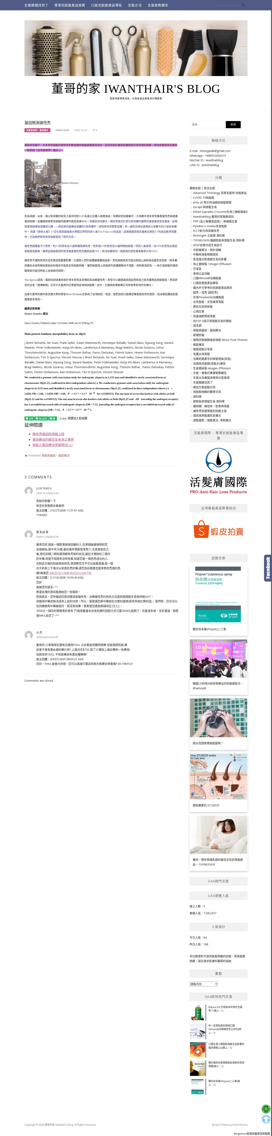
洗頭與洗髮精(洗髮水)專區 (209, 363)
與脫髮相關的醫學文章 (207, 392)
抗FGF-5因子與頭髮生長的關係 (212, 321)
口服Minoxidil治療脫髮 (207, 278)
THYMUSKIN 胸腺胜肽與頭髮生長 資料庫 (219, 240)
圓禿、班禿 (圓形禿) (205, 292)
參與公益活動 (201, 273)
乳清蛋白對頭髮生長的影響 (210, 259)
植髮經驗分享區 (203, 349)
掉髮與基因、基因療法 (37, 130)
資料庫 (197, 396)
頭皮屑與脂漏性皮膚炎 (207, 415)
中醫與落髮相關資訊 (205, 254)
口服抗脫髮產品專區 (106, 5)
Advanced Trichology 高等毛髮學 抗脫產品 (220, 193)
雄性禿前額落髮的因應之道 (210, 411)
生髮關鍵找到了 (36, 5)
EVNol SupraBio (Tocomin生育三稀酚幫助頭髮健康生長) (228, 212)
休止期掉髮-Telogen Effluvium (212, 264)
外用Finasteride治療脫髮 (208, 297)
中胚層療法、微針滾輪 (207, 250)
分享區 (197, 269)
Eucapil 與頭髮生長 (205, 207)
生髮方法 (135, 5)
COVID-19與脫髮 (203, 197)
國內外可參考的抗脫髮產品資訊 (212, 287)
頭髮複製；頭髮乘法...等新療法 (212, 420)
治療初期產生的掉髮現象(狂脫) (212, 359)
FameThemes (240, 1124)
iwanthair (62, 130)
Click (268, 568)
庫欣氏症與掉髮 (203, 306)
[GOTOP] (265, 1119)
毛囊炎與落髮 (201, 354)
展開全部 (195, 188)
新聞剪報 (198, 335)
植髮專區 (198, 344)
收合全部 (209, 188)
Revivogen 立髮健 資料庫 (209, 235)
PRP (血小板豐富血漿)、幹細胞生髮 (215, 221)
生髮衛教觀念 (158, 5)
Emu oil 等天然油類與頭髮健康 (212, 202)
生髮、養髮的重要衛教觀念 (210, 373)
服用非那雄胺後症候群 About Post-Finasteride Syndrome (229, 340)
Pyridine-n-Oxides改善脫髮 (210, 226)
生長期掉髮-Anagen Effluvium (212, 368)
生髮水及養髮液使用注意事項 (211, 377)
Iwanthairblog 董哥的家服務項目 (213, 216)
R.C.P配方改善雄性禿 (206, 231)
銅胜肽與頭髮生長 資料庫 (209, 401)
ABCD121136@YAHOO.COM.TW (70, 573)
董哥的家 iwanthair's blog (136, 88)
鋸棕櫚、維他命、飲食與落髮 (211, 406)
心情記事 (198, 311)
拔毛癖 (197, 325)
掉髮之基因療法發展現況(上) (52, 445)
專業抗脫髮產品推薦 (69, 5)
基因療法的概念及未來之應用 (53, 439)
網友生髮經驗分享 (204, 387)
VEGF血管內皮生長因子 (207, 245)
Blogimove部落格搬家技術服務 (252, 1133)
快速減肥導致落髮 (204, 316)
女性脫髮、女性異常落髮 (208, 302)
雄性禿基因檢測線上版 (48, 434)
